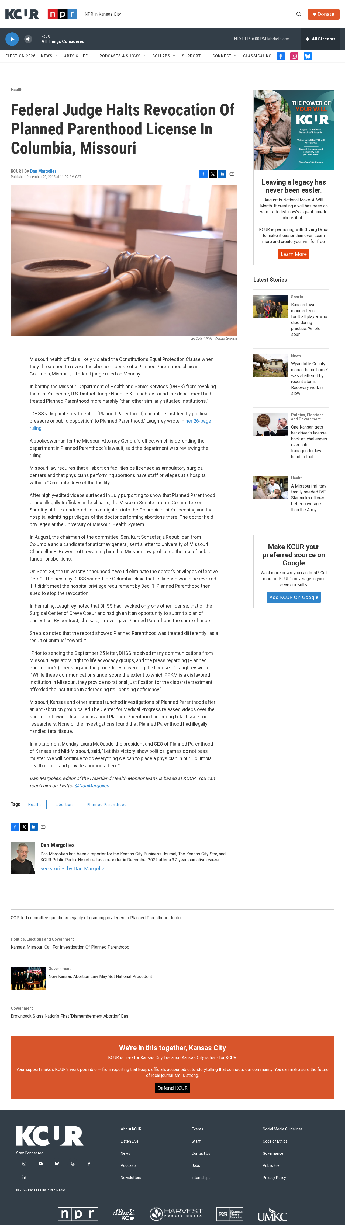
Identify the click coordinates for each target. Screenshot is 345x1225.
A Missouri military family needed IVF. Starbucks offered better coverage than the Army (308, 497)
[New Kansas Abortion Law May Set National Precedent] (28, 978)
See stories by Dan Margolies (73, 868)
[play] (12, 39)
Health (16, 89)
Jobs (196, 1166)
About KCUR (131, 1129)
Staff (196, 1141)
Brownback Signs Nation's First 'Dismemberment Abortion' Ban (69, 1016)
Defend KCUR (172, 1088)
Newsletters (131, 1178)
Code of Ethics (275, 1141)
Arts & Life (76, 56)
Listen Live (130, 1141)
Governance (273, 1153)
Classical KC (257, 56)
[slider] (37, 39)
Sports (297, 297)
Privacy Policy (274, 1178)
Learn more (294, 254)
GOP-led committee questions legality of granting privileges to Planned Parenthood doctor (96, 917)
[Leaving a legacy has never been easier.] (294, 130)
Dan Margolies (43, 171)
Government (60, 968)
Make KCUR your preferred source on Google (294, 555)
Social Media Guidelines (283, 1129)
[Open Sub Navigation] (56, 56)
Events (197, 1129)
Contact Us (201, 1153)
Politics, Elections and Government (307, 417)
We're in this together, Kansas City (172, 1048)
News (47, 56)
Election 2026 (20, 56)
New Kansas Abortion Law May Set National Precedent (100, 976)
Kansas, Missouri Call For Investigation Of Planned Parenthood (70, 947)
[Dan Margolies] (23, 858)
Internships (201, 1178)
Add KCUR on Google (294, 597)
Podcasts (129, 1166)
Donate (326, 14)
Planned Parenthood (107, 804)
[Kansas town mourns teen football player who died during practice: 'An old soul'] (270, 306)
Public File (271, 1166)
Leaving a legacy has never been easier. (293, 186)
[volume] (28, 39)
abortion (64, 804)
